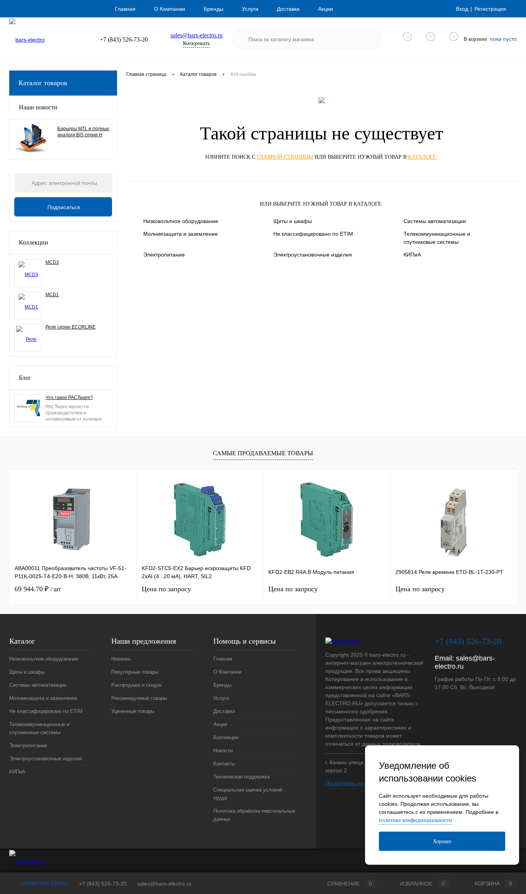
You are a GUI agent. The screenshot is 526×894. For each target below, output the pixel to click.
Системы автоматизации (435, 221)
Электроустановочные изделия (312, 255)
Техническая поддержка (241, 777)
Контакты (224, 764)
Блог (25, 377)
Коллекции (33, 242)
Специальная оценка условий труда (247, 794)
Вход (462, 9)
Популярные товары (134, 672)
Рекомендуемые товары (139, 698)
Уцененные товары (132, 711)
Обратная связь (43, 884)
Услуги (250, 9)
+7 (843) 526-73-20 (103, 884)
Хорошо (442, 841)
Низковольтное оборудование (180, 221)
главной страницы (285, 157)
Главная (125, 9)
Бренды (213, 9)
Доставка (288, 9)
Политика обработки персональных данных (254, 815)
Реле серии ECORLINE (70, 327)
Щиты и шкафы (292, 221)
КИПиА (412, 255)
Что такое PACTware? (69, 397)
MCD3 (52, 262)
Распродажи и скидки (136, 685)
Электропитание (164, 255)
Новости (223, 750)
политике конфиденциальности (415, 820)
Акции (325, 9)
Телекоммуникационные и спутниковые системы (437, 238)
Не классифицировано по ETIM (313, 234)
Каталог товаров (42, 83)
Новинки (121, 659)
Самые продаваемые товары (263, 453)
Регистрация (490, 9)
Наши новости (38, 107)
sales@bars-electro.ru (197, 35)
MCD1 (52, 294)
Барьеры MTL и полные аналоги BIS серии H (83, 132)
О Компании (169, 9)
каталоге (422, 157)
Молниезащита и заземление (180, 234)
